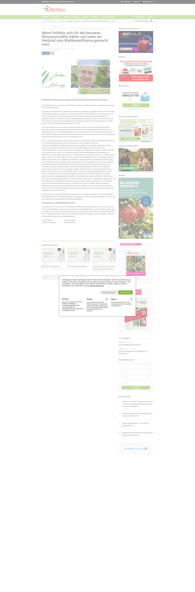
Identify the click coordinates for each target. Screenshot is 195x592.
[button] (108, 292)
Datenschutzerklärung (97, 286)
